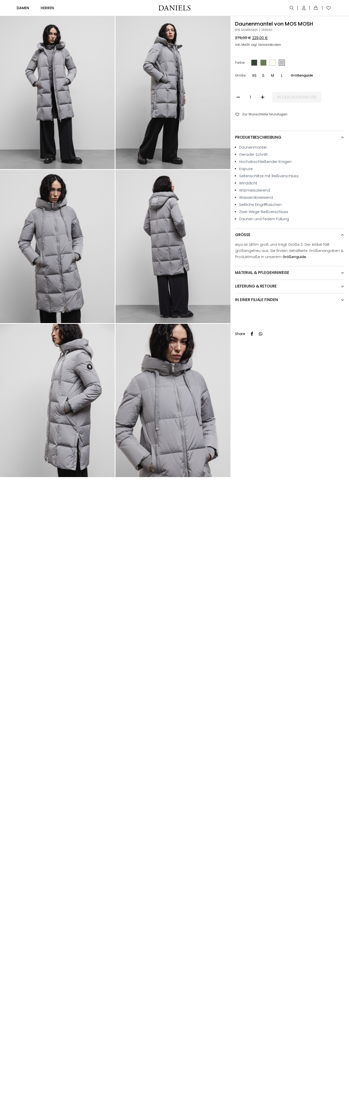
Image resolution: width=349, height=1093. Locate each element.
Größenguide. (295, 256)
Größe (240, 75)
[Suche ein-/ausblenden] (292, 8)
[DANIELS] (174, 8)
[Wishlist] (327, 8)
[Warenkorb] (316, 8)
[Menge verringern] (238, 97)
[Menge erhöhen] (262, 97)
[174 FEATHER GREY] (272, 62)
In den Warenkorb (297, 97)
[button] (254, 75)
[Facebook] (252, 334)
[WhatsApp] (261, 334)
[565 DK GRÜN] (254, 62)
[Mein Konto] (304, 8)
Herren (47, 7)
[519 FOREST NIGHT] (263, 62)
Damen (23, 7)
